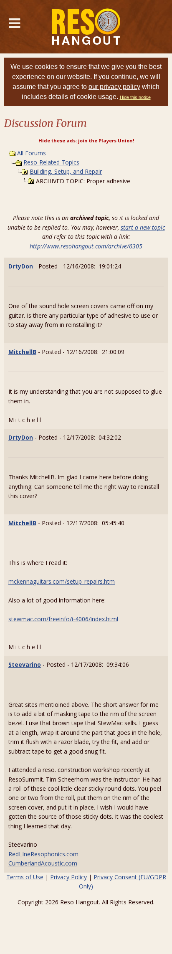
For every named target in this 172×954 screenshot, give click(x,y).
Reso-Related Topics (51, 162)
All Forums (31, 153)
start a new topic (143, 227)
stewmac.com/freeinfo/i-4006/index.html (63, 619)
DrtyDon (20, 266)
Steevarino (24, 664)
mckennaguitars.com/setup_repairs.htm (61, 581)
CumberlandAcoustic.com (42, 863)
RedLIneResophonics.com (43, 854)
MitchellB (22, 352)
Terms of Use (24, 877)
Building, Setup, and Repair (66, 171)
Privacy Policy (68, 877)
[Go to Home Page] (86, 26)
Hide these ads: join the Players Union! (86, 140)
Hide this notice (135, 97)
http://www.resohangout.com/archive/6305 (86, 246)
